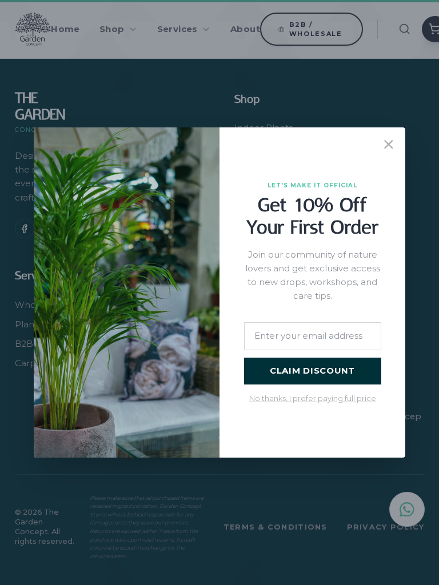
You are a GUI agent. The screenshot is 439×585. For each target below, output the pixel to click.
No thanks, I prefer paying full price (312, 398)
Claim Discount (312, 371)
